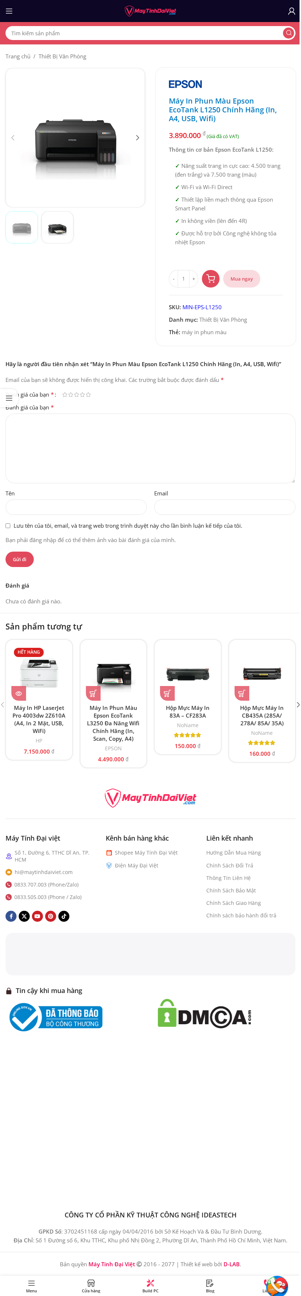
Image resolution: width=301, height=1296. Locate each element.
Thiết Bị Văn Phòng (62, 56)
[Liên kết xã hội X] (24, 916)
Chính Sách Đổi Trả (229, 865)
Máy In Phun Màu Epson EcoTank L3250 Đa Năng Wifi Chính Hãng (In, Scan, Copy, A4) (113, 723)
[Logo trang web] (150, 10)
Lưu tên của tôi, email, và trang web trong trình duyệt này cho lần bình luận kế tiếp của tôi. (128, 525)
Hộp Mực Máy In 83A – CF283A (188, 711)
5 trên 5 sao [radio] (88, 394)
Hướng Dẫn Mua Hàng (233, 852)
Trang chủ (18, 56)
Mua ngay (242, 278)
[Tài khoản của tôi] (291, 11)
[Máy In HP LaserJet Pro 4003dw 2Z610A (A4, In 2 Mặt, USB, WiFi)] (39, 673)
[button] (13, 137)
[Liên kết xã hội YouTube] (37, 916)
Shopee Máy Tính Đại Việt (146, 852)
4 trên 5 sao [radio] (82, 394)
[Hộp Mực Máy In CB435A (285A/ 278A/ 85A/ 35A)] (262, 673)
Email (161, 493)
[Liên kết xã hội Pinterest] (50, 916)
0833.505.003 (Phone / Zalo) (47, 897)
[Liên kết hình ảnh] (150, 797)
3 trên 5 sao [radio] (76, 394)
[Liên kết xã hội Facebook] (11, 916)
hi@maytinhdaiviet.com (44, 872)
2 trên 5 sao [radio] (70, 394)
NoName (188, 725)
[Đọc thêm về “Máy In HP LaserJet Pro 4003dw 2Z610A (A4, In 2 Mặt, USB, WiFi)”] (18, 693)
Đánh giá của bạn (30, 394)
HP (39, 740)
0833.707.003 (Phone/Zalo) (46, 884)
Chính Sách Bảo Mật (231, 890)
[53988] (211, 279)
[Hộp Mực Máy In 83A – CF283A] (187, 673)
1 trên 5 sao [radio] (65, 394)
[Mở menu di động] (9, 11)
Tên (10, 493)
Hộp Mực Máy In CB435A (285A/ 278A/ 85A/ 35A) (262, 715)
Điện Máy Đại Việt (136, 865)
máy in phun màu (204, 332)
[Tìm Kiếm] (288, 33)
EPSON (113, 748)
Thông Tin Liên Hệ (228, 877)
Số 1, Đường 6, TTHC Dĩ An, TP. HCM (52, 856)
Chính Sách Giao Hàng (233, 902)
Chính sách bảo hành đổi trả (241, 915)
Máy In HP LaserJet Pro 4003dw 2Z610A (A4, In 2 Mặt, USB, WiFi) (38, 719)
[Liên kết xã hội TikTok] (63, 916)
